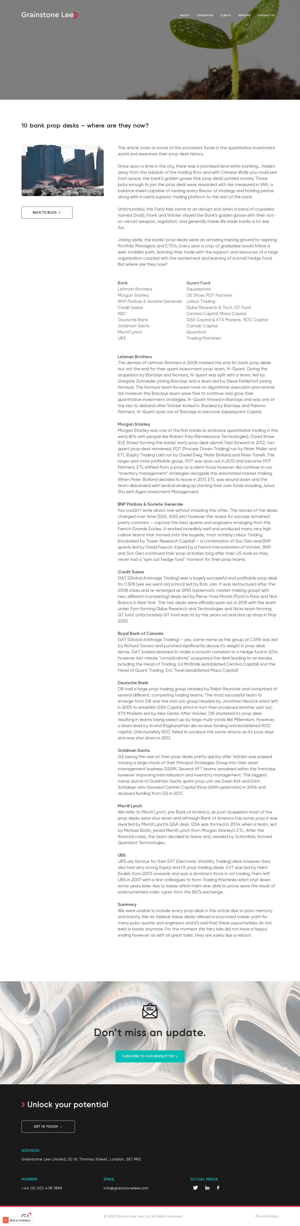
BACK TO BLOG (45, 212)
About (185, 15)
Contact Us (266, 15)
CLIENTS (225, 15)
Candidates (205, 15)
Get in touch (46, 1126)
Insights (244, 15)
